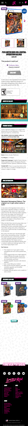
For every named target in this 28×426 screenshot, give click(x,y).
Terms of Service (8, 404)
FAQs (16, 390)
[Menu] (2, 3)
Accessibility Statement (7, 409)
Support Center (19, 392)
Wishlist (20, 3)
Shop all (6, 393)
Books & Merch (7, 390)
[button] (3, 21)
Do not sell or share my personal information (14, 425)
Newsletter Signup (6, 395)
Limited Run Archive (7, 412)
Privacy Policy (7, 403)
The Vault (6, 392)
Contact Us (17, 394)
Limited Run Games (14, 3)
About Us (17, 389)
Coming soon (7, 389)
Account (22, 3)
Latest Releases (7, 388)
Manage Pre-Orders (18, 396)
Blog (16, 388)
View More (14, 321)
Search (6, 3)
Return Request (19, 393)
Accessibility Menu (7, 406)
